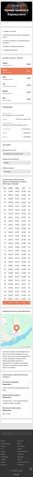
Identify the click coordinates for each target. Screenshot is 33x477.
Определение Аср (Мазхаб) (11, 159)
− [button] (3, 321)
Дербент (3, 454)
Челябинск (20, 464)
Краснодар (20, 456)
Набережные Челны (23, 462)
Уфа (2, 449)
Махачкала (20, 441)
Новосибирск (4, 456)
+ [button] (3, 317)
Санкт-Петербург (5, 443)
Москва (3, 441)
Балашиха (4, 464)
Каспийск (19, 449)
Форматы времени (8, 168)
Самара (3, 451)
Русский (16, 474)
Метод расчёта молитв (9, 150)
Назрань (3, 462)
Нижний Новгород (22, 451)
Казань (19, 443)
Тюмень (19, 459)
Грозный (3, 446)
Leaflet (21, 346)
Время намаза (18, 470)
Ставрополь (20, 454)
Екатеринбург (21, 446)
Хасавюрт (3, 459)
